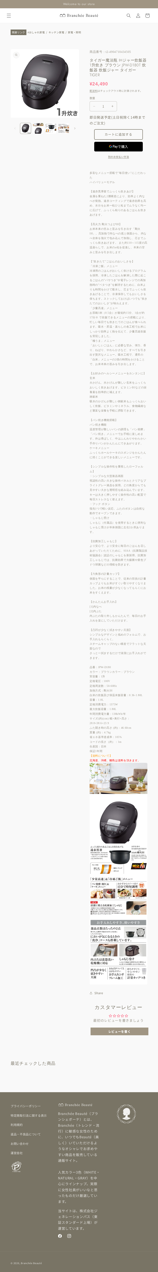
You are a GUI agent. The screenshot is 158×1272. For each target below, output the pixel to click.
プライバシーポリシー (26, 1106)
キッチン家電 (56, 32)
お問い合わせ (20, 1143)
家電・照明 (74, 32)
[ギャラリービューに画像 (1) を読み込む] (25, 128)
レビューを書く (119, 1031)
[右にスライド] (75, 128)
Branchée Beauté (31, 1263)
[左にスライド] (15, 128)
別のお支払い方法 (118, 157)
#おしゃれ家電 (36, 32)
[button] (8, 15)
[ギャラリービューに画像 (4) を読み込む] (63, 128)
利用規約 (17, 1124)
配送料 (93, 91)
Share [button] (98, 993)
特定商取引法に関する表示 (29, 1115)
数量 (92, 98)
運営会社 (17, 1153)
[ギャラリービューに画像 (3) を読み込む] (51, 128)
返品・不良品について (26, 1134)
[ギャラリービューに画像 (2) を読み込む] (38, 128)
